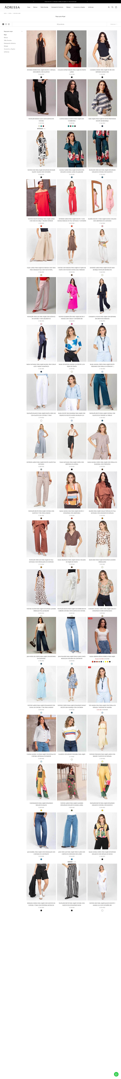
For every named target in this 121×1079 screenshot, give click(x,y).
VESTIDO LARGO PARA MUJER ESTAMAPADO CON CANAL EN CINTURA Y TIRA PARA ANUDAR (41, 706)
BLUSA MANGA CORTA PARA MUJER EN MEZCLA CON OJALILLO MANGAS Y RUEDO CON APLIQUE (41, 952)
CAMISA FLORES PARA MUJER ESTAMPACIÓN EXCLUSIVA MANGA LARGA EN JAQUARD (71, 171)
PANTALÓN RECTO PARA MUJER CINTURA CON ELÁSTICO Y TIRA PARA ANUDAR (41, 512)
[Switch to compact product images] (9, 24)
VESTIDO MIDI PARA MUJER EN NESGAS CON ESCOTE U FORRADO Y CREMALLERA (71, 1050)
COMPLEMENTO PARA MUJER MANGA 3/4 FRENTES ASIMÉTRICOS (41, 1001)
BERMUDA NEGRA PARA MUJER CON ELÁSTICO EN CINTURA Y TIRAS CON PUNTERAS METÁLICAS (41, 904)
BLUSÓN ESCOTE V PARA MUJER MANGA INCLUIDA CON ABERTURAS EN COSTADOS (102, 220)
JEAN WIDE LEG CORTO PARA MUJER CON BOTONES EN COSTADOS (41, 657)
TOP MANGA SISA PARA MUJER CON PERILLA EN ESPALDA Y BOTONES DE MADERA (102, 706)
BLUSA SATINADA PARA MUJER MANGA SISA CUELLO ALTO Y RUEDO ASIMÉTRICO (41, 365)
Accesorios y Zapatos (79, 7)
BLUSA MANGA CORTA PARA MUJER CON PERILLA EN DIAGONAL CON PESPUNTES (102, 463)
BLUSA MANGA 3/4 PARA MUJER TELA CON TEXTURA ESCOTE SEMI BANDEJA (102, 952)
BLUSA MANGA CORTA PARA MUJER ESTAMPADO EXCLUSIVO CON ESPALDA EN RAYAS (102, 853)
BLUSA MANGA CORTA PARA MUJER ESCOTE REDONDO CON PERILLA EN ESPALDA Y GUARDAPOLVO (102, 365)
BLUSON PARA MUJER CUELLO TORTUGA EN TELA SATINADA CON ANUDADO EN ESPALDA (102, 512)
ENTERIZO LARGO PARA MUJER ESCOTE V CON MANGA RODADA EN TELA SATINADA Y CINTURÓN (72, 220)
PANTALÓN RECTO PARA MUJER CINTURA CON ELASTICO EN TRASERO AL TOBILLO (102, 414)
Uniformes (91, 7)
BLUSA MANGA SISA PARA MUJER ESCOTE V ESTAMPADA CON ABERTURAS (72, 512)
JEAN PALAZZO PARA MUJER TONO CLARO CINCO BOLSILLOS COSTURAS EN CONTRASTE (71, 657)
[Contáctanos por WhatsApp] (116, 1074)
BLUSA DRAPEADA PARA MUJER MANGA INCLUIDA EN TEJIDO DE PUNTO (72, 561)
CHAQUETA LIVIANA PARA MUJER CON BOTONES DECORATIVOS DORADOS (102, 317)
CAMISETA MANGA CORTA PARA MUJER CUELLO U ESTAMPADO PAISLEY (102, 1001)
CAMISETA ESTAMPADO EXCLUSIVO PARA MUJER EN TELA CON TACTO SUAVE (102, 1050)
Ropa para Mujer (16, 13)
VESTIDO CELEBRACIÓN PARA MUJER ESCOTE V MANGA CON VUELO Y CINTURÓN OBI (72, 317)
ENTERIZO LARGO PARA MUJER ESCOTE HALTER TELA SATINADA (41, 463)
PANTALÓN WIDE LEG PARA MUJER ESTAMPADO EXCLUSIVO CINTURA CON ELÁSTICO (102, 171)
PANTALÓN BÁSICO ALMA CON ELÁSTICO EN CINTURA (41, 120)
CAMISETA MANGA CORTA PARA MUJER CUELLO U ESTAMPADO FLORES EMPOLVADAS (102, 610)
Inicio (5, 13)
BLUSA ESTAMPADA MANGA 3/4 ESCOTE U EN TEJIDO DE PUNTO (72, 365)
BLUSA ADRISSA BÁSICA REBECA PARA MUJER (102, 656)
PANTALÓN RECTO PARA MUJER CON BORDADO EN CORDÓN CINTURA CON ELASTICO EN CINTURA (72, 610)
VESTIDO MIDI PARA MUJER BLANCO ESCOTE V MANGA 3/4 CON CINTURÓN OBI (102, 904)
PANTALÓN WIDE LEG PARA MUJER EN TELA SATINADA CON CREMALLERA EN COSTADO (41, 561)
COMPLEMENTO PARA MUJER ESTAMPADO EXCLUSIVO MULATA (41, 804)
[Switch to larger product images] (3, 24)
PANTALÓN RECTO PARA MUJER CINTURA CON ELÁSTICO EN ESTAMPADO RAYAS (72, 904)
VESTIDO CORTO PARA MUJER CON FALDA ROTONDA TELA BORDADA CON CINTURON (41, 1050)
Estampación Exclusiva (57, 7)
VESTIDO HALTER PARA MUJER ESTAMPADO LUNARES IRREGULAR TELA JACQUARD (41, 610)
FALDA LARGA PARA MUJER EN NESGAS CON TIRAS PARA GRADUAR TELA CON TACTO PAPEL (41, 269)
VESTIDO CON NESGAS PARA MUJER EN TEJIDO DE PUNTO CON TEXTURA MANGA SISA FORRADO (72, 269)
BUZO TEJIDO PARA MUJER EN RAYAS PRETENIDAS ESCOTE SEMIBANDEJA (102, 120)
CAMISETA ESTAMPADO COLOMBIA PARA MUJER (71, 754)
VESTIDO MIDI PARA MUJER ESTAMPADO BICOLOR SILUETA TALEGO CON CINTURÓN (41, 171)
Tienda (9, 13)
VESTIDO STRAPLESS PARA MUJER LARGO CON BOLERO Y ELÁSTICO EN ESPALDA (102, 755)
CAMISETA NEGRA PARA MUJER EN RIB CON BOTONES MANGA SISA (102, 71)
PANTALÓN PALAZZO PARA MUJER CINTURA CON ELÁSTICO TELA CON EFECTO (71, 1001)
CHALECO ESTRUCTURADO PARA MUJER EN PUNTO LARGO (72, 71)
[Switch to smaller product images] (6, 24)
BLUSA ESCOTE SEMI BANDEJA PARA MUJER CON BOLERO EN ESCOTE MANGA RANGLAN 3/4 (71, 414)
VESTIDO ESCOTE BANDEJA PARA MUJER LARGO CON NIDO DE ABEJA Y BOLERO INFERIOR (41, 220)
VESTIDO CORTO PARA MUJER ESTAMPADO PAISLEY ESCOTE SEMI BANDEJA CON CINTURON (72, 706)
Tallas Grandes (44, 7)
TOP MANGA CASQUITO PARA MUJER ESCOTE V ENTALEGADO (72, 952)
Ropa (28, 7)
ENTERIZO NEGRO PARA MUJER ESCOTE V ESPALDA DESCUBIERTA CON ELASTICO (41, 71)
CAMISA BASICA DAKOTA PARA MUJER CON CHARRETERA (72, 120)
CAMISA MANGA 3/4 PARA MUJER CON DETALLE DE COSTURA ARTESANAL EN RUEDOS (41, 755)
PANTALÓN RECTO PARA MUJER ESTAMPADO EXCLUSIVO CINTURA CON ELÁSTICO (102, 804)
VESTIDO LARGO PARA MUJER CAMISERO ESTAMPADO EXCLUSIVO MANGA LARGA (71, 804)
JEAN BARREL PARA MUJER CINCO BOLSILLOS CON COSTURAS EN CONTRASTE (41, 853)
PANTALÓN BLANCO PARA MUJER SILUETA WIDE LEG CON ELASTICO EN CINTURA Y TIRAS (41, 414)
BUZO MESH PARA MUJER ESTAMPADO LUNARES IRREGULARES (102, 561)
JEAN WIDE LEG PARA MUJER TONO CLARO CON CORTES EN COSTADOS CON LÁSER (71, 853)
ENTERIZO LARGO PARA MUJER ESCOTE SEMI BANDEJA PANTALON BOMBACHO (102, 269)
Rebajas (68, 7)
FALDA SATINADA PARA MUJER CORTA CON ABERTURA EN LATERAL (72, 463)
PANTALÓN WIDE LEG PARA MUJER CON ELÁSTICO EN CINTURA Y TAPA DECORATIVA (41, 317)
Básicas (35, 7)
